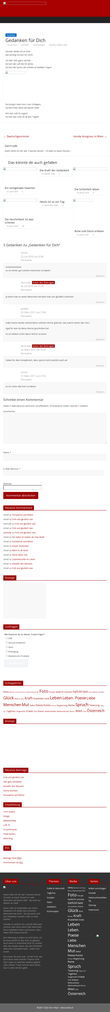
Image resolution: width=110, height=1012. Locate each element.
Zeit (84, 711)
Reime (71, 705)
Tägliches (10, 711)
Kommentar (9, 411)
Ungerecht (20, 711)
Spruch (82, 704)
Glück (8, 698)
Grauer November (20, 546)
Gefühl (59, 45)
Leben (56, 698)
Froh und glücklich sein (22, 519)
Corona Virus (20, 692)
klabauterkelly (9, 820)
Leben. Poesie (74, 698)
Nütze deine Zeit (19, 554)
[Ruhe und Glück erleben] (83, 200)
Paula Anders (9, 834)
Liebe (65, 45)
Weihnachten (50, 711)
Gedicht (52, 45)
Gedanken (11, 35)
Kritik (46, 698)
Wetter (72, 711)
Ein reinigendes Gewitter (20, 188)
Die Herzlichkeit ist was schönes (19, 221)
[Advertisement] (24, 601)
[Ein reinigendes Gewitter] (20, 169)
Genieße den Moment (22, 563)
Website (7, 483)
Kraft (29, 698)
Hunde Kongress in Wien (90, 136)
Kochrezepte (53, 911)
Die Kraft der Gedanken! (54, 170)
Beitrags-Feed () (12, 858)
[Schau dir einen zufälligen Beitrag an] (104, 20)
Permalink (26, 260)
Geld (85, 691)
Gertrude (25, 45)
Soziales (50, 897)
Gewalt (101, 692)
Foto (43, 691)
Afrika (6, 691)
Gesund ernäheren (16, 642)
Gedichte (68, 692)
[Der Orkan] (6, 20)
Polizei (53, 706)
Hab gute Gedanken (12, 781)
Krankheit (38, 698)
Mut (25, 704)
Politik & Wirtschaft (56, 888)
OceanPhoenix (10, 829)
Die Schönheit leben (86, 189)
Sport (10, 647)
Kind (16, 698)
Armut (11, 692)
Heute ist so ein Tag (52, 201)
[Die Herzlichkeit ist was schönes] (20, 200)
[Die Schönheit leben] (90, 169)
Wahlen (41, 711)
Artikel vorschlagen (97, 888)
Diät (10, 638)
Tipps (102, 705)
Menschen (12, 704)
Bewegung (13, 651)
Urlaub (29, 711)
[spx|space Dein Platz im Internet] (98, 936)
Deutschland (31, 692)
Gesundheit (93, 692)
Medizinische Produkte (18, 656)
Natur (32, 705)
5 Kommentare (39, 45)
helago (6, 816)
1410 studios (9, 811)
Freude (52, 692)
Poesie (39, 705)
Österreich (95, 710)
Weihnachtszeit (63, 711)
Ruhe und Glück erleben (89, 231)
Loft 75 (6, 825)
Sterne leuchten (10, 790)
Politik (47, 705)
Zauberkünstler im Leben (23, 559)
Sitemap (92, 905)
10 (63, 205)
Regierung (62, 705)
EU (38, 692)
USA (35, 711)
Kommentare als (13, 862)
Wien (78, 711)
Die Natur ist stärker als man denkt (28, 537)
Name (7, 452)
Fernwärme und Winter (22, 514)
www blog (8, 838)
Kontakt (92, 893)
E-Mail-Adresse (11, 468)
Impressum (94, 909)
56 (23, 226)
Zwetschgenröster (16, 136)
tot (4, 711)
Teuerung (94, 705)
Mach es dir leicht (20, 550)
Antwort (100, 276)
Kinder (21, 699)
